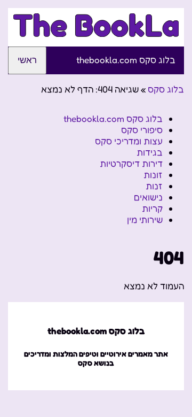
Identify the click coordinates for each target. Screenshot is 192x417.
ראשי (27, 60)
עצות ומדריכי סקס (129, 140)
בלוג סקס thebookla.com (125, 59)
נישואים (148, 197)
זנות (154, 185)
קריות (152, 208)
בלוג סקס (166, 89)
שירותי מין (145, 219)
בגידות (150, 152)
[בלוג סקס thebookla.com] (96, 30)
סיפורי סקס (142, 129)
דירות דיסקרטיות (131, 163)
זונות (153, 174)
